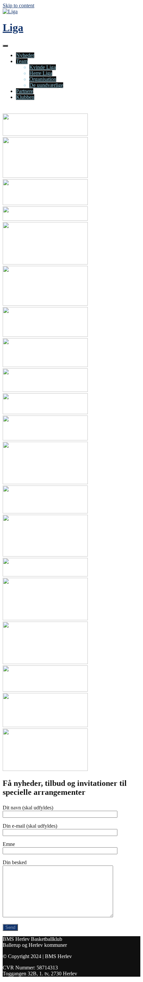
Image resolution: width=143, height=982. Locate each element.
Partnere (24, 91)
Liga (13, 28)
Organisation (42, 79)
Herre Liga (40, 73)
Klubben (25, 97)
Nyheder (25, 55)
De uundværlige (46, 85)
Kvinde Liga (42, 67)
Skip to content (18, 5)
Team (22, 61)
